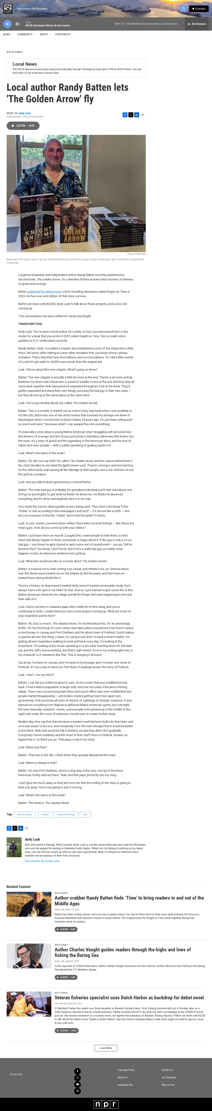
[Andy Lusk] (14, 847)
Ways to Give (168, 1085)
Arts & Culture (15, 51)
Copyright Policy (126, 1070)
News (6, 34)
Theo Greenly (61, 1003)
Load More (106, 1048)
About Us (122, 1077)
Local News (25, 64)
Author (45, 814)
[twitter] (77, 1078)
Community (25, 34)
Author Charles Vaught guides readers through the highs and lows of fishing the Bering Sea (123, 952)
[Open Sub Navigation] (13, 34)
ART (85, 814)
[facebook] (77, 1071)
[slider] (22, 24)
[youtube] (77, 1084)
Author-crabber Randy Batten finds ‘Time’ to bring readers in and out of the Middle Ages (129, 901)
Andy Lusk (24, 113)
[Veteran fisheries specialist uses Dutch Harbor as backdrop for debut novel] (29, 1004)
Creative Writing (66, 814)
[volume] (17, 24)
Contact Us (167, 1070)
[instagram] (77, 1091)
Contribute (63, 34)
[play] (7, 24)
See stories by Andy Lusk (42, 861)
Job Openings (168, 1077)
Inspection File (125, 1085)
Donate (200, 8)
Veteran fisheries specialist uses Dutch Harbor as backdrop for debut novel (129, 997)
